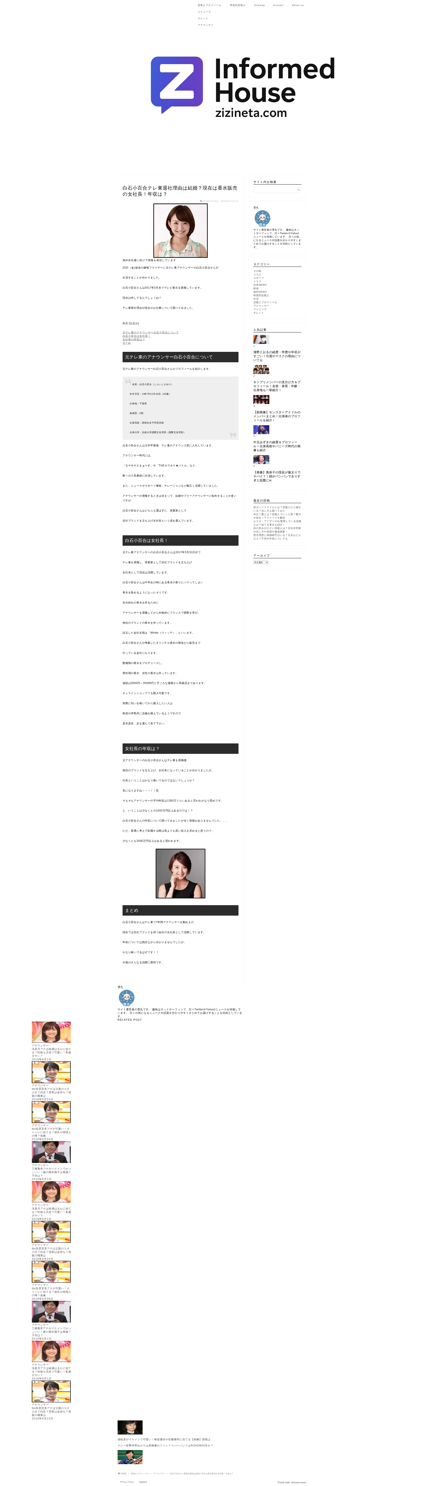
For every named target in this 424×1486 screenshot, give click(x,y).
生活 (256, 298)
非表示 (134, 323)
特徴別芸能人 (238, 5)
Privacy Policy (127, 1482)
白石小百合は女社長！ (137, 336)
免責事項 (143, 1482)
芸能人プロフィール (210, 5)
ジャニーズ (204, 11)
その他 (257, 271)
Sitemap (259, 5)
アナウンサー (206, 25)
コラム (257, 274)
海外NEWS (260, 291)
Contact (278, 5)
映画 (256, 288)
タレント (203, 18)
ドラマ (257, 281)
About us (298, 5)
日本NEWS (260, 284)
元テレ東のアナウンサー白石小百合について (151, 332)
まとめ (127, 343)
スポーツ (258, 278)
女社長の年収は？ (134, 339)
